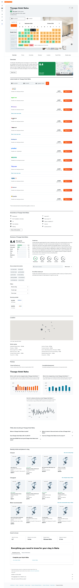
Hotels (17, 585)
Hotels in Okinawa (46, 585)
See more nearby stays (68, 452)
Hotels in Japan (27, 585)
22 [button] (25, 38)
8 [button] (25, 33)
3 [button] (31, 30)
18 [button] (34, 36)
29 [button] (25, 41)
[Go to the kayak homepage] (8, 2)
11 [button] (34, 33)
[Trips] (2, 20)
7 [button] (22, 33)
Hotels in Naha (35, 560)
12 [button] (37, 33)
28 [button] (22, 41)
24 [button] (31, 38)
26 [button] (37, 38)
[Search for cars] (2, 11)
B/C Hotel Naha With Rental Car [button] (48, 467)
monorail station (21, 277)
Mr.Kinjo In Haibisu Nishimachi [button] (32, 468)
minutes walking (20, 274)
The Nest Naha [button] (45, 517)
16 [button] (28, 36)
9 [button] (28, 33)
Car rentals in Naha (16, 560)
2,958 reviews (21, 11)
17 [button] (31, 36)
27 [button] (19, 41)
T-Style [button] (43, 493)
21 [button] (22, 38)
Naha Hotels (52, 585)
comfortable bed (14, 280)
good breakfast (21, 272)
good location (13, 274)
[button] (2, 2)
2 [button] (28, 30)
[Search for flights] (2, 5)
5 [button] (37, 30)
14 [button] (22, 36)
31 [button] (59, 41)
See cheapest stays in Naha (67, 477)
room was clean (14, 269)
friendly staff (20, 269)
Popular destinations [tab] (26, 552)
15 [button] (25, 36)
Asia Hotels (22, 585)
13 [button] (19, 36)
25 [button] (34, 38)
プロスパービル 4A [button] (61, 467)
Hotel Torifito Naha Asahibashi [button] (17, 517)
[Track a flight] (2, 17)
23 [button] (28, 38)
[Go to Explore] (2, 14)
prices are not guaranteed (34, 570)
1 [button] (25, 30)
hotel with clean (14, 272)
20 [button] (19, 38)
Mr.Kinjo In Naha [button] (61, 493)
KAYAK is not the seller (16, 574)
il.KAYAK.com (12, 585)
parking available (14, 277)
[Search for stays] (2, 8)
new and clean (21, 280)
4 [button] (34, 30)
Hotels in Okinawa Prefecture (36, 585)
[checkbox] (16, 301)
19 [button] (37, 36)
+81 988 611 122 (13, 14)
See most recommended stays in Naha (65, 502)
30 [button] (28, 41)
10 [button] (31, 33)
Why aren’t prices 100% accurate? (18, 579)
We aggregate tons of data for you (18, 576)
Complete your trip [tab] (16, 552)
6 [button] (19, 33)
